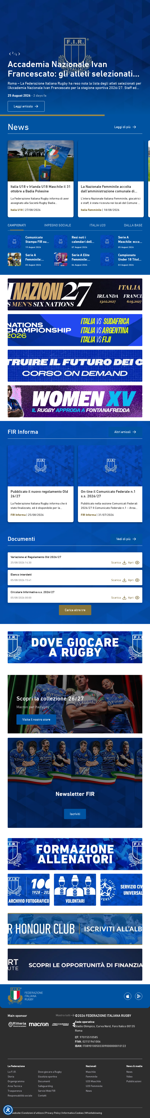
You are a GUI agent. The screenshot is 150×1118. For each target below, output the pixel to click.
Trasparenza (15, 1090)
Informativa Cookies (73, 1112)
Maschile (91, 1071)
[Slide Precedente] (10, 53)
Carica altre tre (75, 610)
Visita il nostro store (36, 719)
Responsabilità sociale (20, 1095)
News (89, 1090)
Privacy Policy (53, 1112)
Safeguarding (45, 1086)
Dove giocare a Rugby (50, 1071)
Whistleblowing (93, 1112)
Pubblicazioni (133, 1081)
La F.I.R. (12, 1071)
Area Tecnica (15, 1086)
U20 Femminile (94, 1086)
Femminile (91, 1076)
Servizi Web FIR (46, 1090)
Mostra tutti (63, 1015)
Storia (11, 1076)
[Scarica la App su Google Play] (138, 996)
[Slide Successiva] (19, 53)
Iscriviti (75, 814)
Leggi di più (122, 127)
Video (129, 1076)
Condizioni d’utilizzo (33, 1112)
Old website (14, 1112)
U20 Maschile (93, 1081)
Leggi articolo (23, 106)
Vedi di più (123, 539)
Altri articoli (122, 432)
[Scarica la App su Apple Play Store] (127, 996)
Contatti (42, 1095)
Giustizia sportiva (47, 1076)
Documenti (44, 1081)
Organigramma (16, 1081)
